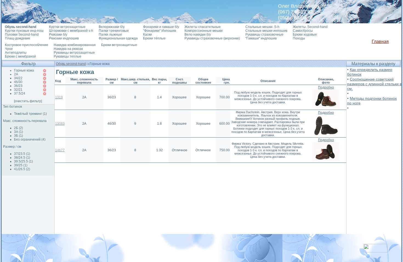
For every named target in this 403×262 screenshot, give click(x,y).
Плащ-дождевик (17, 38)
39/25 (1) (20, 165)
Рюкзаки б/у (58, 34)
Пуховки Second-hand (22, 34)
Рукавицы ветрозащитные (74, 53)
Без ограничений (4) (30, 139)
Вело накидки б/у (198, 34)
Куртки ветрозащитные (67, 27)
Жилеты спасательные (203, 27)
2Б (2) (18, 128)
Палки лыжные (110, 34)
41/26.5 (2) (22, 169)
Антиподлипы (16, 53)
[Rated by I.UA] (376, 251)
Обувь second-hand (71, 64)
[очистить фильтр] (28, 101)
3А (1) (18, 132)
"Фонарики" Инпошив (159, 31)
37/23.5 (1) (22, 154)
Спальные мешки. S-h (262, 27)
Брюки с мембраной (20, 56)
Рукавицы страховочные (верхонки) (212, 38)
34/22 (18, 78)
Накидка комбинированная (75, 45)
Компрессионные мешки (204, 31)
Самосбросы (303, 31)
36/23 (18, 86)
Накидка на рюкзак (68, 49)
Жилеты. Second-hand (310, 27)
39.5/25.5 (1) (23, 161)
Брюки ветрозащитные (119, 45)
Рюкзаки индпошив (64, 38)
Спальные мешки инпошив (266, 31)
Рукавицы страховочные (264, 34)
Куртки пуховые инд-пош (24, 31)
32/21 (18, 90)
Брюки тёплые (154, 38)
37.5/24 (19, 93)
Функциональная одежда (118, 38)
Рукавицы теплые (67, 56)
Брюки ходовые (305, 34)
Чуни (9, 49)
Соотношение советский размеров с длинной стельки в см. (374, 84)
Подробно (326, 87)
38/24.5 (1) (22, 158)
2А (16, 74)
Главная (380, 41)
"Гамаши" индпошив (261, 38)
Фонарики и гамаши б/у (161, 27)
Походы (299, 38)
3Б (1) (18, 136)
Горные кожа (24, 70)
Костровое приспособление (26, 45)
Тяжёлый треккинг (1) (30, 114)
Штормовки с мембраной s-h (71, 31)
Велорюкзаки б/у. (112, 27)
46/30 (18, 82)
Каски (147, 34)
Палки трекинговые (114, 31)
